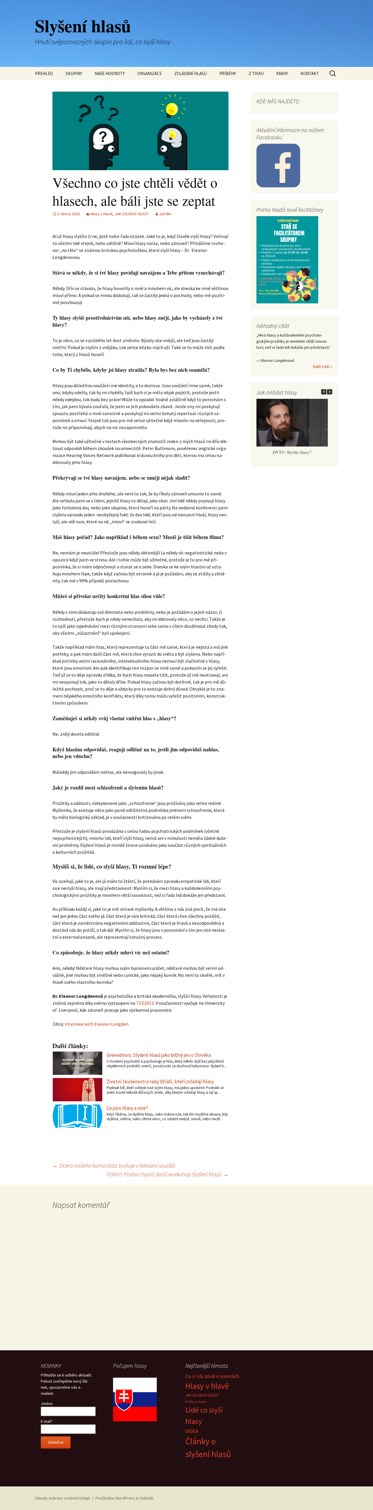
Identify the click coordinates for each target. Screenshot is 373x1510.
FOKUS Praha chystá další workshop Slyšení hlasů (167, 1174)
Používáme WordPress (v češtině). (125, 1498)
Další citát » (322, 366)
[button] (329, 391)
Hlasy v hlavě (101, 213)
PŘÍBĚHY (227, 73)
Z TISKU (256, 73)
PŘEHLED (44, 73)
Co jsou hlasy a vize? (127, 1108)
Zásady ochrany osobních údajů (62, 1498)
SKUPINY (74, 73)
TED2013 (145, 1003)
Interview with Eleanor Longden (97, 1024)
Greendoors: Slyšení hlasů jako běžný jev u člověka (159, 1055)
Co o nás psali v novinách (212, 1376)
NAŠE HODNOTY (110, 73)
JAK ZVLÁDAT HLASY (132, 213)
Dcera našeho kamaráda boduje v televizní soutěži (113, 1165)
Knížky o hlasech (196, 1402)
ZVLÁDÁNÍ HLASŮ (190, 73)
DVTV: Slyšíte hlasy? (292, 452)
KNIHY (282, 73)
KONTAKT (309, 73)
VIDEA (191, 1431)
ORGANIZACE (149, 73)
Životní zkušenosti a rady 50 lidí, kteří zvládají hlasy (160, 1081)
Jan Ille (165, 213)
